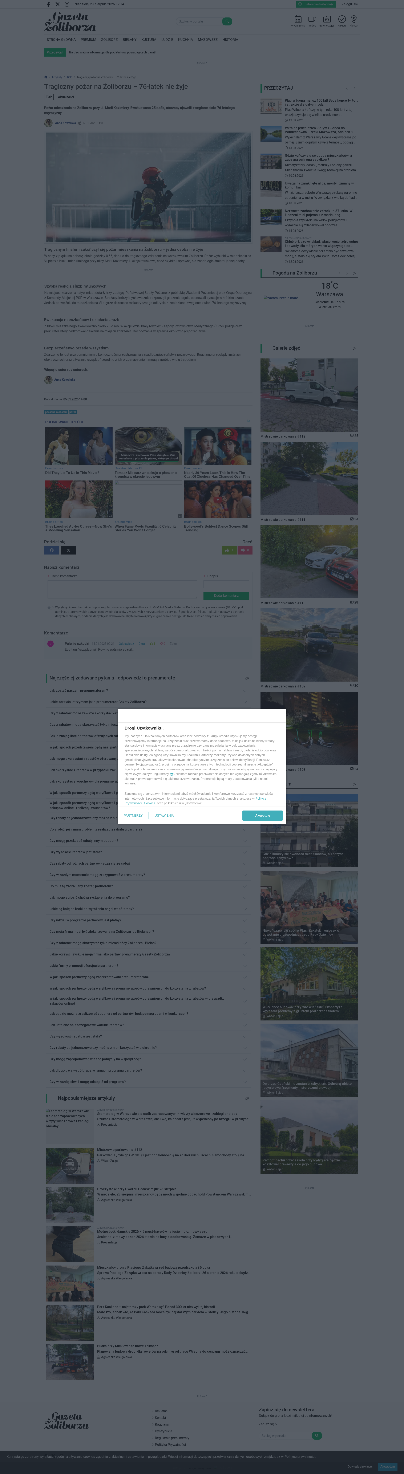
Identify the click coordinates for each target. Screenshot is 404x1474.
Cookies (149, 803)
